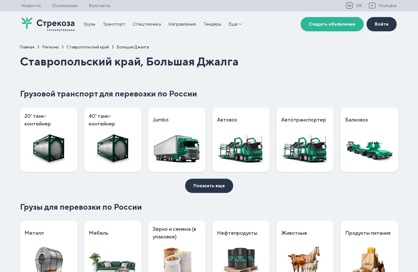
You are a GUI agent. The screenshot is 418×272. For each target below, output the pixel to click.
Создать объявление (332, 24)
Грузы (89, 24)
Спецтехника (147, 24)
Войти (381, 24)
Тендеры (212, 24)
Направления (182, 24)
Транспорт (114, 24)
